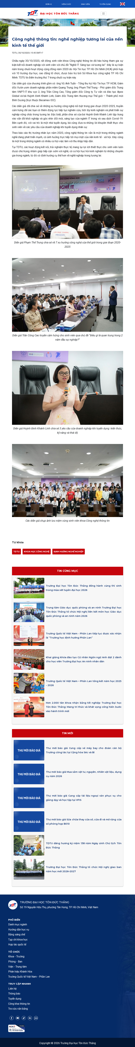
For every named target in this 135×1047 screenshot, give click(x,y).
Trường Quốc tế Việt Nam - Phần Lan (29, 976)
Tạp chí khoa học (17, 939)
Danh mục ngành (17, 924)
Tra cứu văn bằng (18, 1008)
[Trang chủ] (33, 13)
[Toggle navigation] (104, 13)
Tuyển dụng (105, 4)
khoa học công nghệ (36, 551)
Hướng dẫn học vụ (18, 929)
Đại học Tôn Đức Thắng (59, 13)
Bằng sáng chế (16, 934)
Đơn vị (49, 4)
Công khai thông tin (19, 1003)
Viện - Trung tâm (17, 966)
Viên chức (66, 4)
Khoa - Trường (16, 956)
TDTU (16, 551)
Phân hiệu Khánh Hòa (20, 971)
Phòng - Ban (15, 961)
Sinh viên (85, 4)
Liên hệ (12, 988)
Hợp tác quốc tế (17, 944)
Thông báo (14, 993)
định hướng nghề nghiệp (68, 551)
